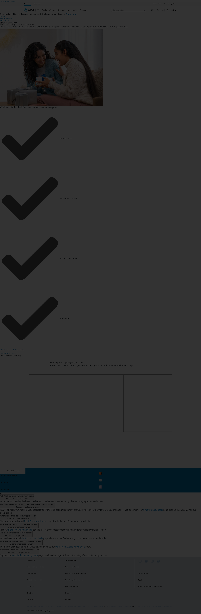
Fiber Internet (31, 573)
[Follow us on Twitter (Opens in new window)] (146, 561)
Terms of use (49, 606)
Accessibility (59, 606)
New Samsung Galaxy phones (75, 573)
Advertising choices (97, 606)
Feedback (141, 580)
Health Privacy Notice (143, 606)
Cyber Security (156, 606)
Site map (29, 606)
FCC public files (167, 606)
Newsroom (69, 593)
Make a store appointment (36, 567)
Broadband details (70, 606)
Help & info (30, 593)
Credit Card (30, 599)
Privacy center (111, 606)
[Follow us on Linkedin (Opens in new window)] (158, 561)
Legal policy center (84, 606)
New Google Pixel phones (74, 580)
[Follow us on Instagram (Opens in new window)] (152, 561)
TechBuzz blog (143, 573)
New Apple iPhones (72, 567)
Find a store (31, 560)
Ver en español (70, 560)
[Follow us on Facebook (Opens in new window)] (140, 561)
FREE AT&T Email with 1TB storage (150, 587)
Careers (68, 599)
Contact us (30, 586)
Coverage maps (38, 606)
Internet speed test (72, 586)
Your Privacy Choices (124, 606)
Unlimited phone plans (34, 580)
